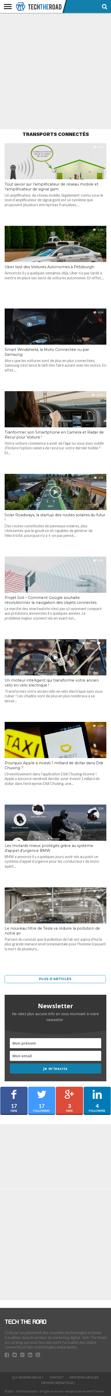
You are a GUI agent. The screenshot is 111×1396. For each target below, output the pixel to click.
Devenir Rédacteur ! (58, 1383)
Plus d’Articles (55, 979)
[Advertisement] (55, 71)
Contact (57, 1377)
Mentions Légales (84, 1377)
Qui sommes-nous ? (28, 1377)
